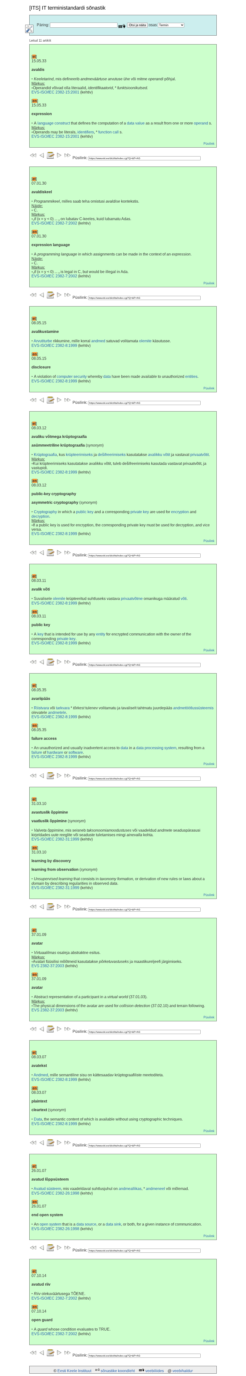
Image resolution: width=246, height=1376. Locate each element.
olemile (59, 599)
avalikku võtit (159, 455)
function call (108, 132)
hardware (55, 752)
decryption (40, 516)
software (75, 752)
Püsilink (209, 143)
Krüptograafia (45, 455)
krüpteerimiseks (79, 455)
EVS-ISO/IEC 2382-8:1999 (54, 345)
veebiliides (154, 1371)
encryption (180, 512)
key (40, 634)
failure (36, 752)
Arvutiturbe (43, 341)
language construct (53, 123)
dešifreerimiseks (112, 455)
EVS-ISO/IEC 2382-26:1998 (55, 1193)
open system (50, 1224)
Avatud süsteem (47, 1189)
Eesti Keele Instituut (74, 1371)
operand (201, 123)
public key (84, 512)
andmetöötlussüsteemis (193, 708)
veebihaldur (182, 1371)
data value (136, 123)
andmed (98, 341)
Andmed (41, 1075)
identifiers (85, 132)
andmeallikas (130, 1189)
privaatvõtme (132, 599)
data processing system (156, 748)
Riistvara (41, 708)
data (107, 376)
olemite (145, 341)
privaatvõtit (199, 455)
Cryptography (45, 512)
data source (86, 1224)
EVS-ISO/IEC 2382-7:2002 (54, 223)
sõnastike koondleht (118, 1371)
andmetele (57, 712)
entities (191, 376)
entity (100, 634)
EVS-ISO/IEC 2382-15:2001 (55, 92)
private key (139, 512)
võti (184, 599)
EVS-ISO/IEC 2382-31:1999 (55, 839)
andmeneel (155, 1189)
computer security (72, 376)
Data (38, 1119)
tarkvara (63, 708)
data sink (113, 1224)
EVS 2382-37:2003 (47, 966)
